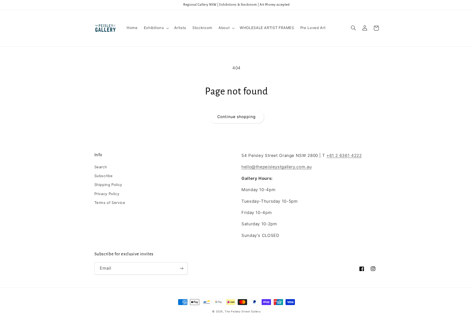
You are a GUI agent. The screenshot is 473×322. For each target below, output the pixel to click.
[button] (156, 28)
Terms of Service (109, 202)
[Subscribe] (181, 268)
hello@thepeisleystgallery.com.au (276, 166)
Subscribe (103, 176)
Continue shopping (236, 116)
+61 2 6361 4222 (344, 155)
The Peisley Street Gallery (243, 311)
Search (100, 167)
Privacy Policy (106, 194)
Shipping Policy (108, 185)
